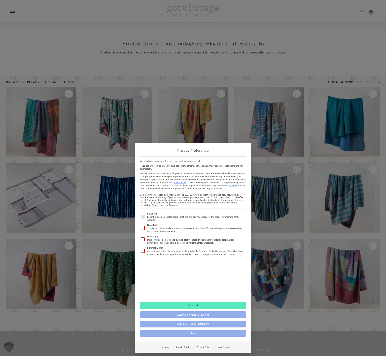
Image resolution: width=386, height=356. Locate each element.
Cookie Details (183, 347)
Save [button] (193, 333)
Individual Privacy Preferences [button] (193, 324)
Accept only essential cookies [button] (193, 314)
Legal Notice (223, 347)
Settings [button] (232, 185)
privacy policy (179, 182)
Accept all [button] (193, 305)
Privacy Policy (203, 347)
